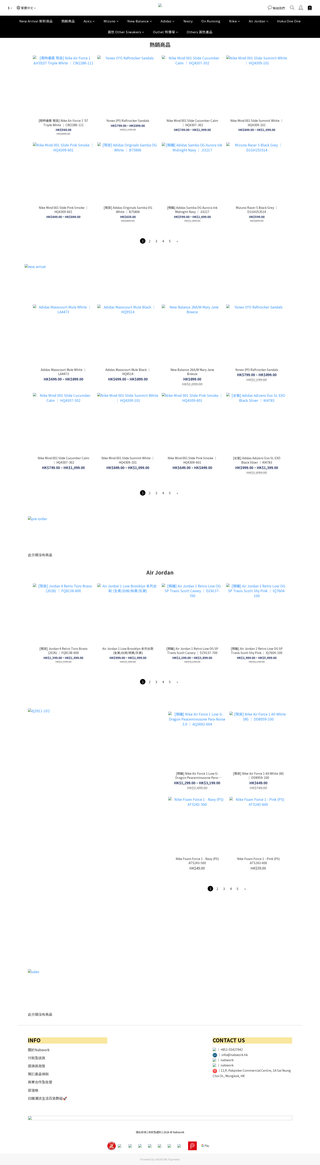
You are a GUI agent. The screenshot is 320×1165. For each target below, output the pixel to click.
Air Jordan (257, 21)
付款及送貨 (36, 1057)
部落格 (33, 1090)
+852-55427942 (232, 1049)
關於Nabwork (39, 1049)
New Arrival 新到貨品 (36, 21)
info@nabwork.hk (234, 1055)
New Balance (138, 21)
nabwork (227, 1060)
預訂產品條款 (38, 1073)
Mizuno (110, 21)
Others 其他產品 (199, 32)
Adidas (166, 21)
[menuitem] (142, 241)
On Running (210, 21)
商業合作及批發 (40, 1082)
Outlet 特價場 (164, 32)
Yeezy (188, 21)
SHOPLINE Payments (167, 1159)
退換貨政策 (36, 1065)
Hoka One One (289, 21)
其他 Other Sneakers (124, 32)
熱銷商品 (68, 21)
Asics (88, 21)
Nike (233, 21)
